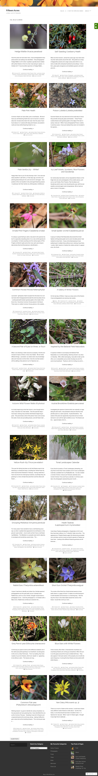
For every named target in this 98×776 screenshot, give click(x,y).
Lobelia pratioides (62, 135)
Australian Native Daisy (75, 724)
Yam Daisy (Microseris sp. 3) (67, 702)
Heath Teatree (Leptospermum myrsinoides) (67, 524)
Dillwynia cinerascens (29, 666)
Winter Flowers (70, 303)
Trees (25, 547)
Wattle (24, 76)
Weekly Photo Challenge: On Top (80, 767)
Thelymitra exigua (66, 609)
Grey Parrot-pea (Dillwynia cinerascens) (28, 643)
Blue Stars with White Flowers (67, 643)
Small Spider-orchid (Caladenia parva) (68, 231)
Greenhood (25, 426)
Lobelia (56, 135)
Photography (71, 75)
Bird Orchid (42, 368)
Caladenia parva (55, 255)
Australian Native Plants (63, 196)
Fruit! (76, 748)
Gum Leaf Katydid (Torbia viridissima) (80, 757)
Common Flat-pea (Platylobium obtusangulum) (28, 703)
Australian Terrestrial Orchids (18, 253)
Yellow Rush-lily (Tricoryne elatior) (28, 462)
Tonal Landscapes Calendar (67, 462)
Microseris (68, 725)
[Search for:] (18, 745)
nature (63, 76)
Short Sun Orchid (58, 609)
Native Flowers (30, 73)
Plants (35, 73)
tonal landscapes (71, 489)
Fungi (52, 754)
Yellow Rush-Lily (25, 488)
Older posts (15, 738)
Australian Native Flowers (32, 74)
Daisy (61, 725)
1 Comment (31, 611)
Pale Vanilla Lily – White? (28, 169)
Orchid (18, 255)
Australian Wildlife (61, 487)
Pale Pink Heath (28, 110)
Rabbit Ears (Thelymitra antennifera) (28, 585)
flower (56, 76)
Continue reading (22, 69)
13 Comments (30, 371)
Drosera (14, 369)
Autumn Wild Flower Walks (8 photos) (28, 403)
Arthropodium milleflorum (39, 193)
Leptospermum (69, 550)
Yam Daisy (71, 727)
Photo (60, 489)
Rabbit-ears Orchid (25, 609)
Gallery (55, 301)
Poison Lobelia (81, 135)
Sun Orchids (32, 609)
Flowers (59, 76)
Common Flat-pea (30, 729)
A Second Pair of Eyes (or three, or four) (28, 346)
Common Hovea (15, 312)
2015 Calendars (73, 486)
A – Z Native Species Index (74, 11)
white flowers (62, 670)
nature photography (19, 76)
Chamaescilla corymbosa (61, 668)
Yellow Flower (77, 727)
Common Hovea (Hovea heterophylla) (28, 290)
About (87, 11)
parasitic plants (36, 545)
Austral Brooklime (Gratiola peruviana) (67, 403)
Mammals (53, 763)
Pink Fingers (23, 255)
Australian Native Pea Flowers (18, 666)
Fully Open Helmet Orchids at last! (80, 762)
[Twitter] (96, 24)
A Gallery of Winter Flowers (67, 290)
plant (59, 430)
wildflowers (64, 78)
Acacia (40, 73)
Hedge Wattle (41, 74)
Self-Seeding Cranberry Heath (67, 51)
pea (35, 312)
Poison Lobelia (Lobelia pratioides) (67, 110)
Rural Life (53, 766)
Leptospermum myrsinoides (78, 550)
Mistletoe (19, 545)
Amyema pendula (36, 544)
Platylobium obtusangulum (32, 731)
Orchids (73, 255)
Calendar (67, 487)
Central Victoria (72, 487)
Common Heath (16, 133)
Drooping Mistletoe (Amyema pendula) (28, 523)
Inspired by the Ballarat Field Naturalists (68, 346)
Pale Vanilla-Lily (32, 194)
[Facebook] (96, 27)
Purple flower (20, 314)
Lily (32, 426)
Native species (69, 428)
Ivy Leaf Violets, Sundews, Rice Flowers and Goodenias (67, 170)
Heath (25, 133)
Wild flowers (28, 76)
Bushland (25, 73)
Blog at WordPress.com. (49, 774)
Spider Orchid (62, 257)
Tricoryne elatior (32, 487)
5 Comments (80, 670)
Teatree (71, 551)
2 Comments (72, 198)
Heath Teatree (62, 550)
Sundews (37, 369)
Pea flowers (20, 731)
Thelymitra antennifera (39, 609)
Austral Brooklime (75, 427)
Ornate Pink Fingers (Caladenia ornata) (28, 231)
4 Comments (31, 196)
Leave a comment (37, 76)
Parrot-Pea (29, 668)
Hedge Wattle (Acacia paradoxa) (28, 51)
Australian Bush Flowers (22, 74)
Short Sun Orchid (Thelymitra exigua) (67, 585)
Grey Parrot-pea (41, 666)
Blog (62, 11)
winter (24, 371)
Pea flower (39, 312)
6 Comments (75, 257)
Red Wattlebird (21, 547)
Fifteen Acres (12, 10)
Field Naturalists (62, 369)
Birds (52, 760)
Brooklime (60, 428)
